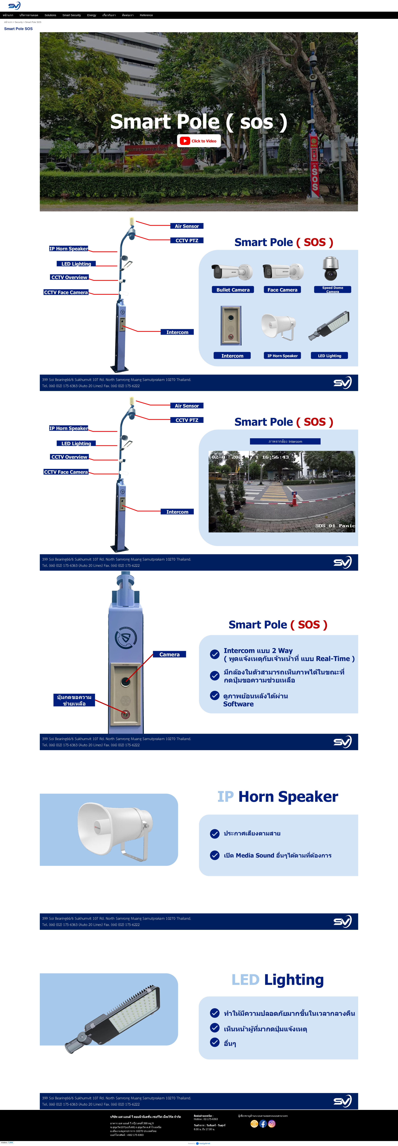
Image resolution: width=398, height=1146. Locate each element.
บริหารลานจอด (29, 15)
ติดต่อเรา (128, 15)
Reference (146, 15)
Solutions (50, 15)
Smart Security (71, 15)
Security (19, 22)
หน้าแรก (8, 15)
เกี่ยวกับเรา (109, 15)
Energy (91, 15)
